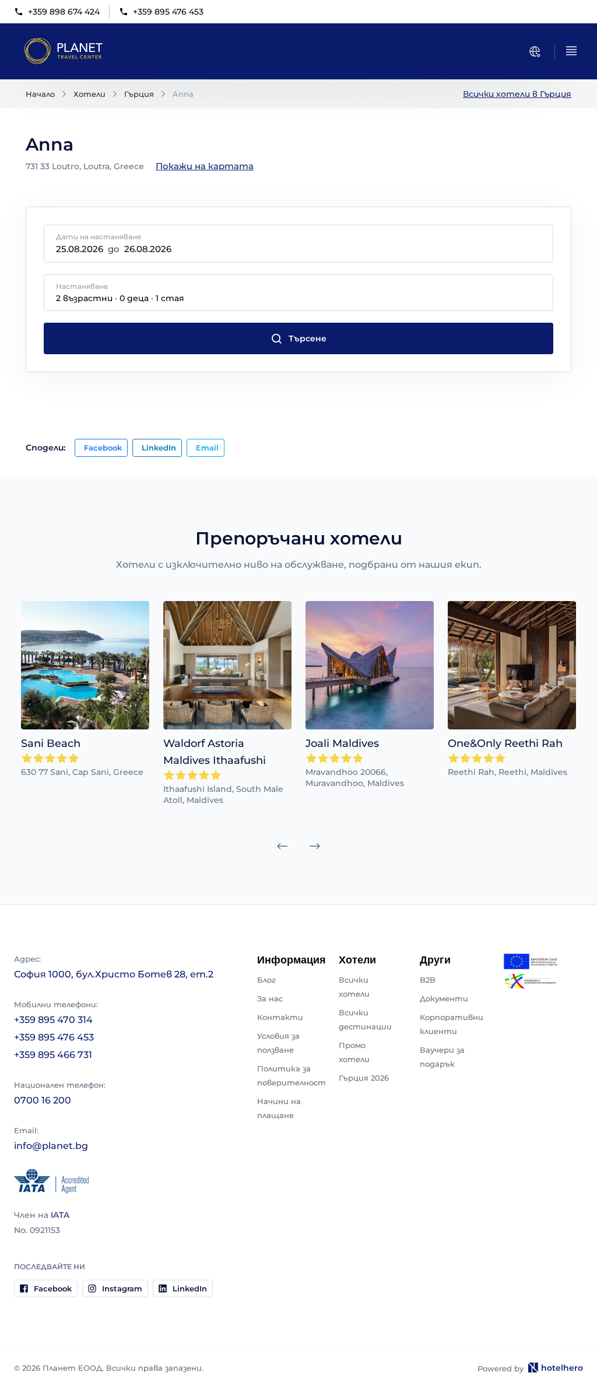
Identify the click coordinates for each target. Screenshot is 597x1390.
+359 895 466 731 (53, 1054)
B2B (428, 979)
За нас (270, 998)
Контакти (280, 1017)
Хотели (89, 94)
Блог (266, 979)
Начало (40, 94)
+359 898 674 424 (64, 11)
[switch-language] (534, 51)
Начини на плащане (279, 1108)
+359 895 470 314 (53, 1019)
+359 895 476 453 (168, 11)
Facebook (103, 447)
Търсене (307, 338)
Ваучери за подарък (442, 1056)
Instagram (122, 1288)
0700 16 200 (42, 1100)
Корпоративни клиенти (451, 1024)
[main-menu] (571, 50)
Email (207, 447)
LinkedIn (159, 447)
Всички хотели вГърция (517, 94)
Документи (444, 998)
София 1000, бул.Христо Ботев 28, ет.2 (113, 974)
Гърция (139, 94)
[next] (314, 846)
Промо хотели (354, 1052)
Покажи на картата (205, 166)
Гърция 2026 (364, 1077)
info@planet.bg (51, 1145)
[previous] (282, 846)
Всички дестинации (365, 1019)
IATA (60, 1215)
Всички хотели (354, 986)
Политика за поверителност (291, 1075)
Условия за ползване (278, 1042)
